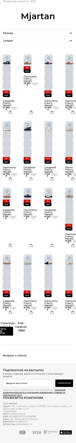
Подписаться (64, 383)
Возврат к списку (15, 355)
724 (2, 330)
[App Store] (66, 432)
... (12, 326)
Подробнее (10, 411)
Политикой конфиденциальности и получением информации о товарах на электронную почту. (34, 392)
